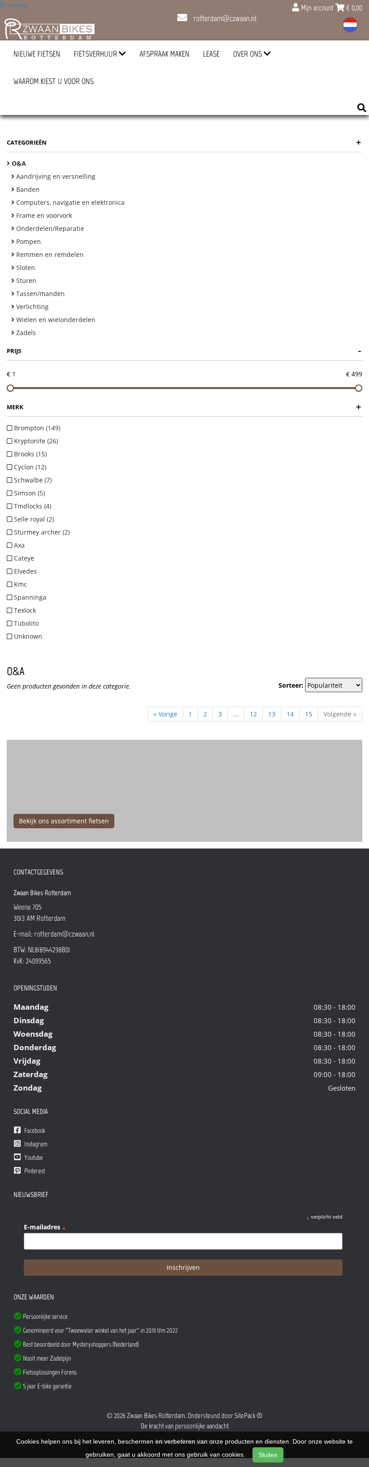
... (235, 714)
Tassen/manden (39, 293)
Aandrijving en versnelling (54, 176)
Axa (18, 545)
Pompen (27, 241)
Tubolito (25, 623)
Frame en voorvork (43, 215)
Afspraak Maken (164, 54)
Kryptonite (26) (35, 441)
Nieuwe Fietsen (37, 54)
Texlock (24, 610)
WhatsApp (16, 5)
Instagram (35, 1144)
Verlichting (31, 306)
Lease (211, 54)
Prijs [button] (184, 351)
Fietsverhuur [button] (96, 54)
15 (308, 714)
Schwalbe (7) (32, 480)
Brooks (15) (29, 454)
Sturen (25, 280)
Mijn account (317, 7)
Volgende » (340, 714)
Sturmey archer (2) (41, 532)
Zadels (25, 332)
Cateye (23, 558)
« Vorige (165, 714)
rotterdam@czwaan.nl (224, 18)
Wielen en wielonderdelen (54, 319)
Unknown (27, 636)
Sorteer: (291, 685)
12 (253, 714)
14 (290, 714)
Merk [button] (184, 407)
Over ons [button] (248, 54)
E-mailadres (45, 1227)
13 (271, 714)
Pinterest (34, 1171)
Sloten (24, 267)
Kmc (19, 584)
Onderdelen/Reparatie (49, 228)
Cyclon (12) (29, 467)
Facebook (34, 1131)
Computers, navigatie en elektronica (69, 202)
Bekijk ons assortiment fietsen (64, 821)
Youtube (33, 1157)
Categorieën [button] (184, 142)
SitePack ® (248, 1415)
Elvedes (24, 571)
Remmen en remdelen (49, 254)
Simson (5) (28, 493)
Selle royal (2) (33, 519)
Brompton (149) (36, 428)
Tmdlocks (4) (31, 506)
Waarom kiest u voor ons (54, 81)
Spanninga (29, 597)
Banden (27, 189)
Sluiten (268, 1454)
